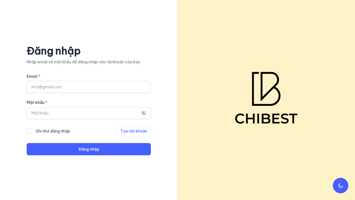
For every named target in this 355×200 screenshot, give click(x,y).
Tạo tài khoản (133, 131)
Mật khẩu (37, 102)
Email (33, 76)
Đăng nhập (88, 149)
